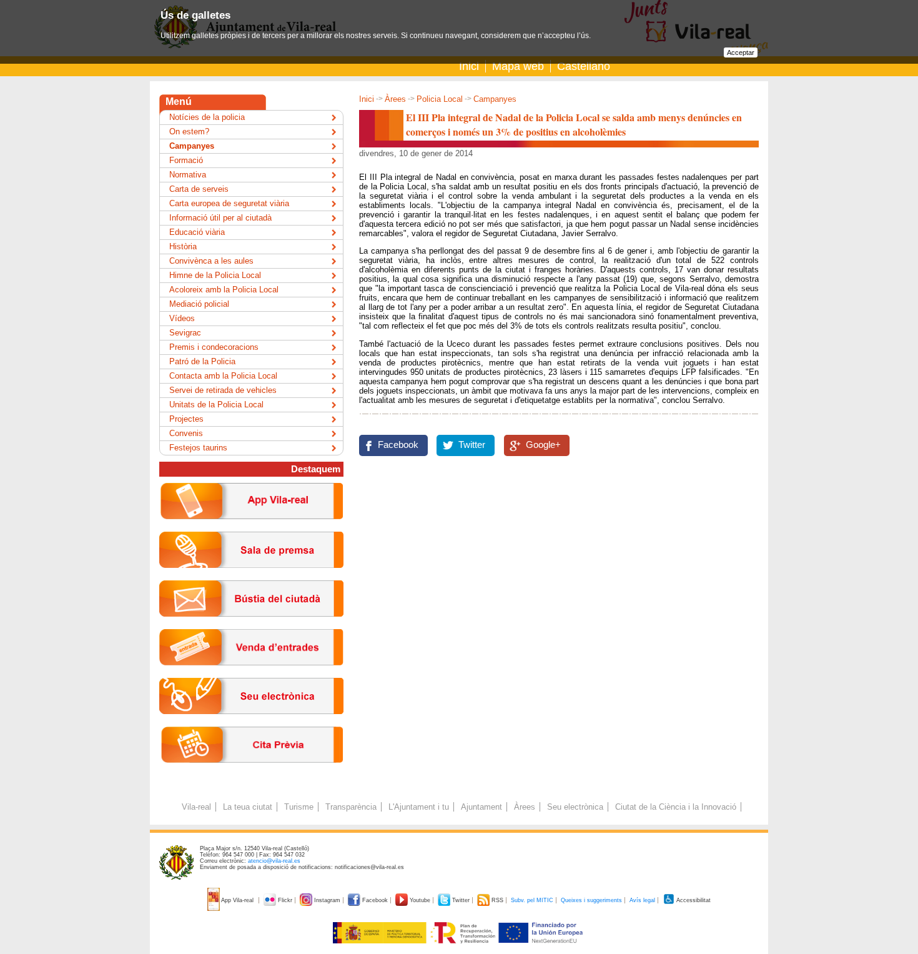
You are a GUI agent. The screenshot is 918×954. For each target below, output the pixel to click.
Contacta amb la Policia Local (223, 375)
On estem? (189, 131)
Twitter (471, 445)
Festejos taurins (198, 447)
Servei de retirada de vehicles (223, 390)
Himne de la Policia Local (215, 275)
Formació (186, 160)
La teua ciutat (247, 807)
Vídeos (182, 318)
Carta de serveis (199, 189)
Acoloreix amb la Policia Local (224, 289)
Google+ (543, 445)
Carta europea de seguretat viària (229, 203)
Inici (469, 66)
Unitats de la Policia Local (216, 404)
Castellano (583, 66)
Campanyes (494, 99)
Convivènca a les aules (211, 261)
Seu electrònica (575, 807)
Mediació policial (199, 304)
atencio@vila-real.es (274, 861)
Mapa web (518, 66)
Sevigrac (185, 332)
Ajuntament (481, 807)
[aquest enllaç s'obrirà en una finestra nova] (251, 723)
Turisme (298, 807)
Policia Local (440, 99)
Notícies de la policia (207, 117)
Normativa (187, 174)
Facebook (398, 445)
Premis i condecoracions (214, 347)
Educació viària (197, 232)
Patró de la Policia (202, 361)
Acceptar (740, 52)
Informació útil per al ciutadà (220, 217)
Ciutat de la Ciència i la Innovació (675, 807)
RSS (497, 900)
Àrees (395, 99)
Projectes (186, 419)
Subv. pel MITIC (532, 900)
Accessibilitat (693, 900)
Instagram (327, 900)
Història (183, 246)
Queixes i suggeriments (591, 900)
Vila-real (196, 807)
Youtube (420, 900)
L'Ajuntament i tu (418, 807)
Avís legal (642, 900)
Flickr (285, 900)
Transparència (351, 807)
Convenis (186, 433)
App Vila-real (237, 900)
